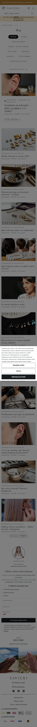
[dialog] (18, 363)
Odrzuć (18, 371)
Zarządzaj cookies (18, 365)
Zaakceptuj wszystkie (18, 377)
